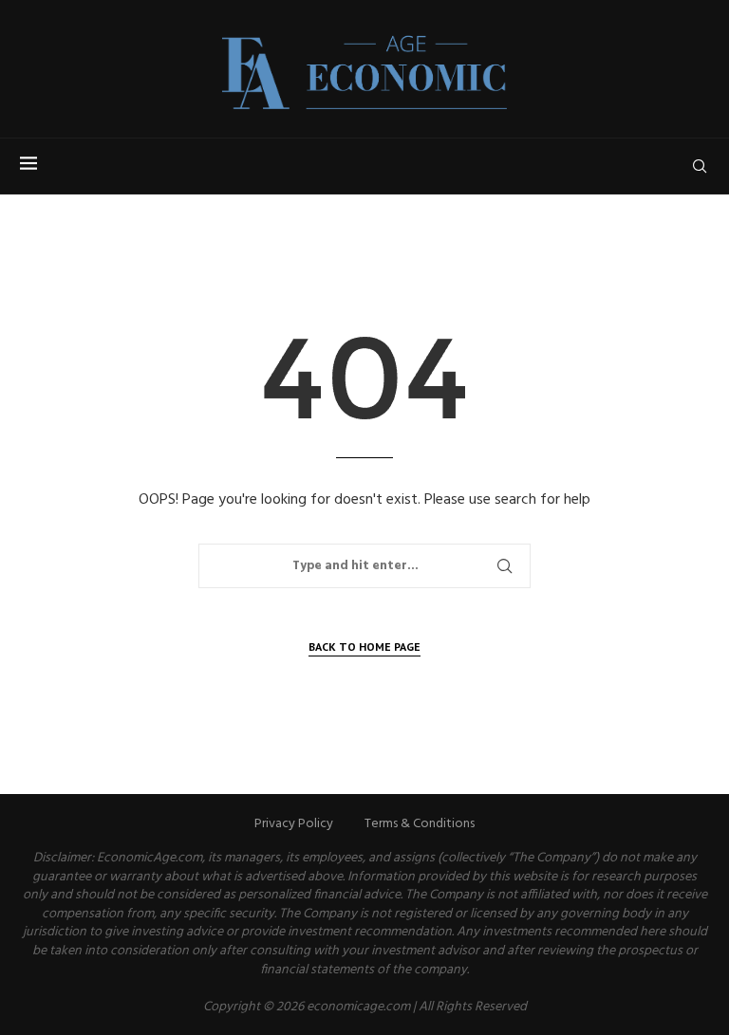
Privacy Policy (293, 824)
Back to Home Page (364, 646)
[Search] (699, 166)
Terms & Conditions (419, 824)
